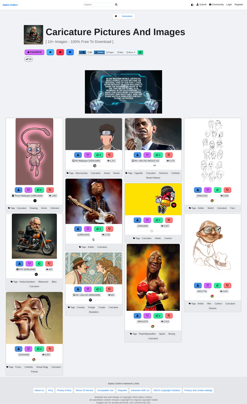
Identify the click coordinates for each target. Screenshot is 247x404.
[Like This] (218, 190)
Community (217, 4)
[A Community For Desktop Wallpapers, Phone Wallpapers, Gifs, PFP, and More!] (116, 16)
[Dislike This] (50, 349)
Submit (202, 4)
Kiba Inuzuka (81, 173)
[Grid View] (82, 52)
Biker (54, 282)
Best (121, 52)
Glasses (212, 308)
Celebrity (29, 367)
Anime (44, 208)
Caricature (127, 16)
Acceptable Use (105, 390)
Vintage (91, 307)
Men (209, 304)
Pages (111, 52)
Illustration (94, 312)
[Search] (116, 4)
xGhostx (162, 165)
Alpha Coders (10, 5)
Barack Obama (153, 178)
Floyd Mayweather (147, 334)
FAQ (50, 390)
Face (232, 208)
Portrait (34, 372)
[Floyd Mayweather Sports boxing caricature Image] (153, 310)
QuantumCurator (103, 299)
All (29, 59)
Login (229, 4)
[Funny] (34, 343)
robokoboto (43, 359)
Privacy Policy (64, 390)
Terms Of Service (84, 390)
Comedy (81, 307)
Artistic (91, 247)
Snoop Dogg (42, 367)
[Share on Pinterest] (60, 52)
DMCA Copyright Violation (166, 390)
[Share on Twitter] (50, 52)
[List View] (89, 52)
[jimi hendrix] (93, 223)
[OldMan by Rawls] (213, 280)
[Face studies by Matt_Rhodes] (213, 184)
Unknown (54, 208)
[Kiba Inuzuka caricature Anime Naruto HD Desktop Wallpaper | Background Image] (93, 149)
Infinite (100, 52)
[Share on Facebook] (70, 52)
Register (239, 4)
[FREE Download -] (19, 349)
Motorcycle (43, 282)
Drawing (34, 208)
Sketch (211, 208)
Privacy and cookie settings (198, 390)
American (163, 173)
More (131, 52)
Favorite (36, 52)
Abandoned (102, 239)
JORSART (43, 200)
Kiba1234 (103, 165)
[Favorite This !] (28, 349)
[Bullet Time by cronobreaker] (153, 214)
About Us (39, 390)
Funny (18, 367)
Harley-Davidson (27, 282)
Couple (102, 307)
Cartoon (168, 238)
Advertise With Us (140, 390)
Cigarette (138, 173)
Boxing (172, 334)
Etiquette (122, 390)
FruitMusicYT (162, 230)
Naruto (116, 173)
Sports (162, 334)
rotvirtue (44, 274)
